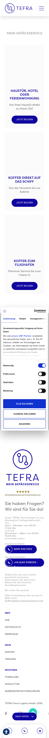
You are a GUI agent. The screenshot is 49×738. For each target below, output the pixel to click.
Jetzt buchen (24, 119)
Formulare (12, 677)
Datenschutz (13, 627)
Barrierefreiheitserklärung (22, 691)
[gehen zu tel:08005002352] (25, 730)
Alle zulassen (24, 404)
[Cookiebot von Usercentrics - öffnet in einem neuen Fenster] (34, 311)
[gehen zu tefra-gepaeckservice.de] (18, 8)
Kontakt (10, 652)
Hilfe (8, 645)
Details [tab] (22, 319)
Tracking (10, 659)
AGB (7, 620)
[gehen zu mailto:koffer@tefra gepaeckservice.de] (40, 730)
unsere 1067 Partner (21, 336)
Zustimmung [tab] (9, 319)
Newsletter (12, 684)
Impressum (11, 634)
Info (7, 613)
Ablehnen (24, 424)
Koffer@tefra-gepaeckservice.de (24, 600)
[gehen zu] (24, 467)
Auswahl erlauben (24, 414)
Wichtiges (11, 670)
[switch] (42, 374)
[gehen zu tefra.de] (6, 714)
